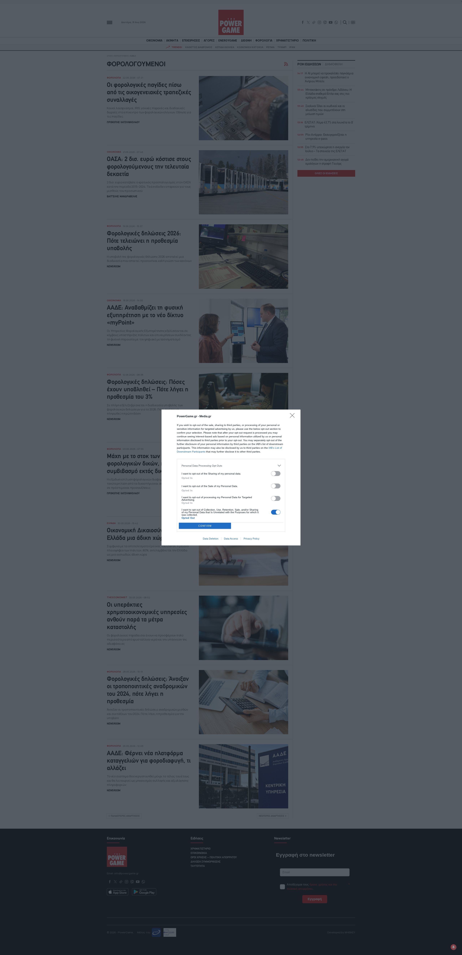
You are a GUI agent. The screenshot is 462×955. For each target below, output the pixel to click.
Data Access (231, 538)
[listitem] (231, 465)
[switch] (275, 473)
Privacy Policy (251, 538)
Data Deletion (210, 538)
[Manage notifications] (453, 947)
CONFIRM (205, 526)
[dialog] (231, 477)
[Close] (293, 416)
